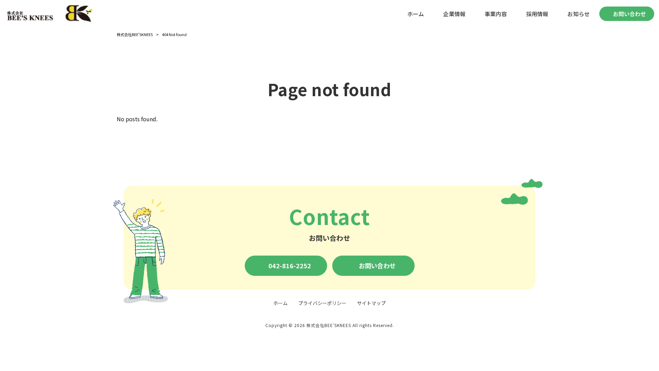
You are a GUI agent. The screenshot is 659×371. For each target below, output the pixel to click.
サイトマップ (371, 303)
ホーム (280, 303)
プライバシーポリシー (322, 303)
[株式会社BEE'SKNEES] (50, 13)
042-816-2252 (289, 265)
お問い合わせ (377, 265)
